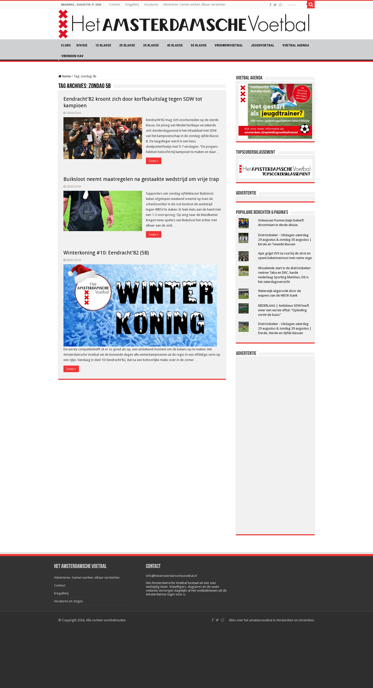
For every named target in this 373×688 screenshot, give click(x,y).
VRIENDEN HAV (72, 56)
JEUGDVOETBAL (262, 45)
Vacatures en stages (68, 601)
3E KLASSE (151, 45)
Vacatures (151, 4)
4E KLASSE (175, 45)
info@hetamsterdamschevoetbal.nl (171, 576)
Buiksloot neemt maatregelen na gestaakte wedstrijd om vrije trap (141, 179)
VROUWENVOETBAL (229, 45)
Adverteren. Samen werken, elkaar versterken (194, 4)
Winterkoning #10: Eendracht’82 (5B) (106, 253)
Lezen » (153, 161)
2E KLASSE (127, 45)
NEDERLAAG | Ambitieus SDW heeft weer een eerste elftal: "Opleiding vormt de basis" (283, 310)
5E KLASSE (199, 45)
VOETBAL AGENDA (295, 45)
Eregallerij (132, 4)
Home (66, 76)
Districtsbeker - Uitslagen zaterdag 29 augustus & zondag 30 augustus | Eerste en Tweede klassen (284, 239)
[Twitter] (275, 5)
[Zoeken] (311, 4)
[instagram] (280, 5)
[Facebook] (270, 5)
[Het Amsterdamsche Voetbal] (186, 24)
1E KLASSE (103, 45)
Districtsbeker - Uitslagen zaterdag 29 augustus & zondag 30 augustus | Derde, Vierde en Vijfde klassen (284, 328)
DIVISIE (81, 45)
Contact (114, 4)
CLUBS (66, 45)
